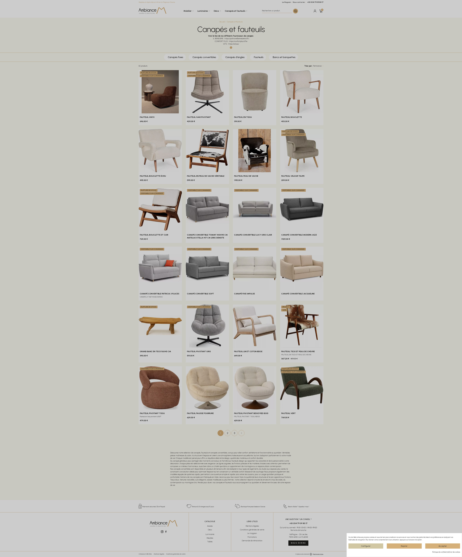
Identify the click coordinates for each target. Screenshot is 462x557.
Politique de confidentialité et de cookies (446, 552)
